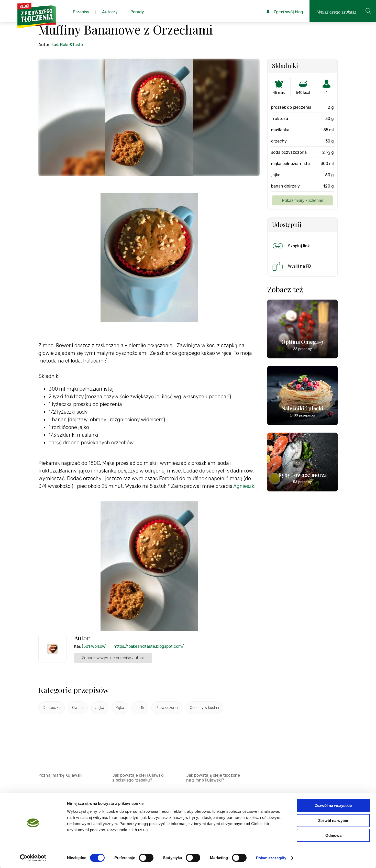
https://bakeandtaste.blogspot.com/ (149, 646)
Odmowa (333, 835)
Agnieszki (244, 486)
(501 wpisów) (94, 646)
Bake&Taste (71, 44)
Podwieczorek (167, 708)
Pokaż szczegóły (271, 858)
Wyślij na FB (299, 266)
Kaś (54, 44)
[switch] (146, 858)
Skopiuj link (299, 246)
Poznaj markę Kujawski (60, 775)
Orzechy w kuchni (204, 708)
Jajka (99, 708)
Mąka (120, 708)
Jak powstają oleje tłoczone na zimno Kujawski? (213, 778)
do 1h (140, 708)
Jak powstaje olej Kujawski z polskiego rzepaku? (138, 778)
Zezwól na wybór (333, 820)
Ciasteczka (51, 708)
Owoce (78, 708)
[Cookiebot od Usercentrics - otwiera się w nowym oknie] (33, 858)
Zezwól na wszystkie (333, 805)
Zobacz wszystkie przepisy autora (113, 657)
